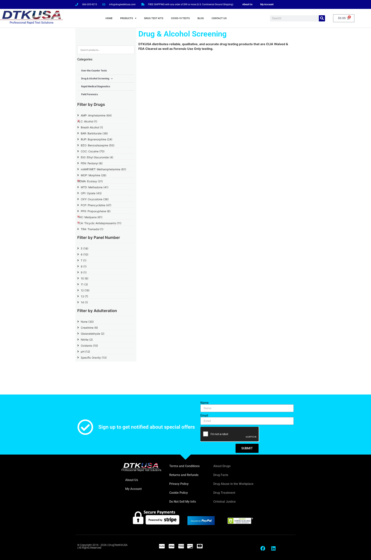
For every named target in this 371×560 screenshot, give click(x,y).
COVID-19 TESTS (180, 18)
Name (204, 402)
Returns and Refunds (183, 475)
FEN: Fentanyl (92, 163)
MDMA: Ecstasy (90, 181)
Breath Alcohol (92, 127)
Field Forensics (89, 94)
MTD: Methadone (94, 187)
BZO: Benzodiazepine (97, 145)
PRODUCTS (126, 18)
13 (84, 296)
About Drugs (222, 466)
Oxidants (89, 345)
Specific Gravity (94, 357)
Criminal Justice (224, 501)
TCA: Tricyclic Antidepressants (99, 223)
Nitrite (87, 339)
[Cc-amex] (181, 546)
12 (85, 290)
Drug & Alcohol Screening (95, 78)
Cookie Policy (178, 493)
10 (84, 278)
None (87, 321)
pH (85, 351)
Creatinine (89, 327)
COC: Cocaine (93, 151)
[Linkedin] (273, 548)
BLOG (200, 18)
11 (84, 284)
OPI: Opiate (91, 193)
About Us (247, 4)
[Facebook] (263, 548)
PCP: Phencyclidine (96, 205)
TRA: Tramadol (92, 229)
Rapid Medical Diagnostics (95, 86)
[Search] (322, 18)
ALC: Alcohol (87, 121)
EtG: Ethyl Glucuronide (97, 157)
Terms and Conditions (184, 466)
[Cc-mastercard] (199, 546)
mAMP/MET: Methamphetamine (103, 169)
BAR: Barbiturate (94, 133)
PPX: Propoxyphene (96, 211)
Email (204, 415)
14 (84, 302)
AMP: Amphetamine (96, 115)
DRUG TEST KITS (153, 18)
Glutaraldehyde (92, 333)
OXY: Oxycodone (95, 199)
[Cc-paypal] (161, 546)
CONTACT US (219, 18)
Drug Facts (220, 475)
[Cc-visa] (171, 546)
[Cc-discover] (189, 546)
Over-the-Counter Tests (94, 70)
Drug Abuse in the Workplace (233, 484)
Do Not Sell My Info (182, 501)
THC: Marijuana (89, 217)
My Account (266, 4)
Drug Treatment (224, 493)
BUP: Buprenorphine (96, 139)
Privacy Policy (179, 484)
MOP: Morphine (93, 175)
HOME (109, 18)
